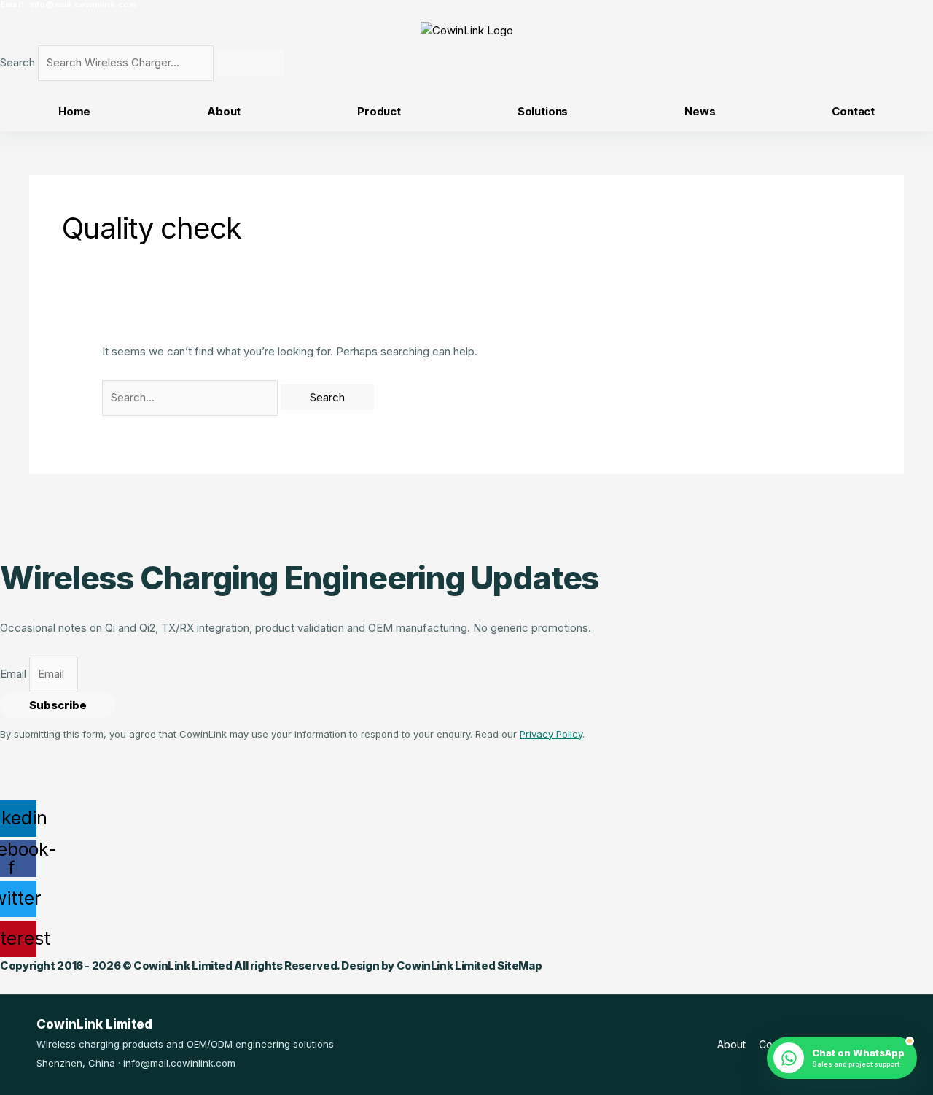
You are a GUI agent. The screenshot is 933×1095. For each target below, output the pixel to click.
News (699, 111)
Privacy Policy (551, 734)
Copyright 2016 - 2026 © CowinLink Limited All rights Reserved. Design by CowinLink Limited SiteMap (271, 965)
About (224, 111)
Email (14, 674)
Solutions (543, 111)
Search (17, 62)
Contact (853, 111)
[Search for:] (191, 397)
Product (379, 111)
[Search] (250, 63)
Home (74, 111)
